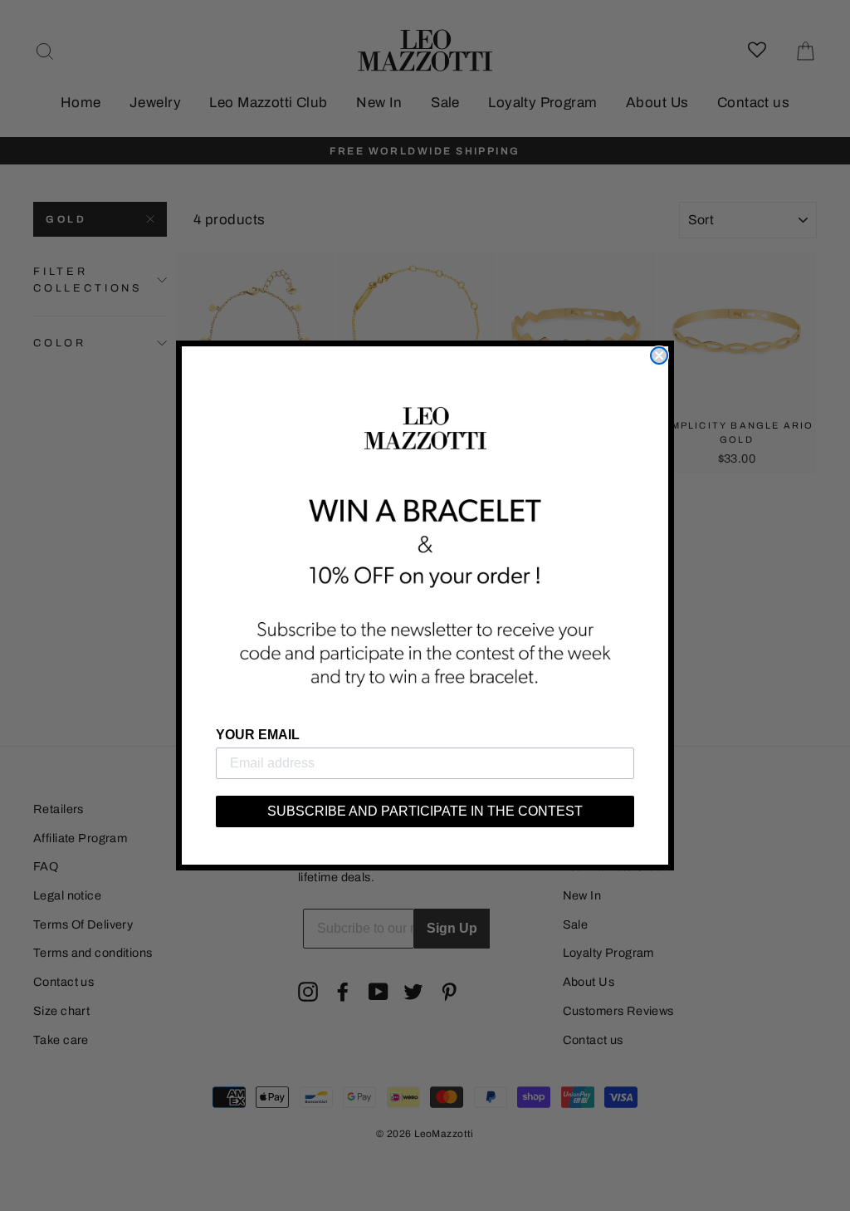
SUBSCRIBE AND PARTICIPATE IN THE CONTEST (425, 811)
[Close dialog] (659, 355)
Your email (258, 735)
